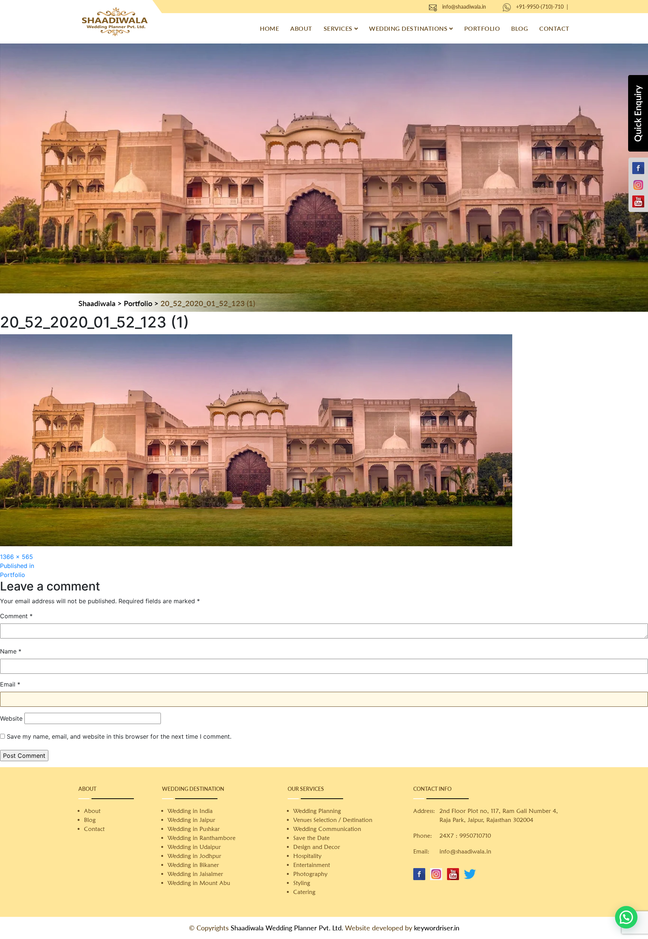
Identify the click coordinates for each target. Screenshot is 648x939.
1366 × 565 (16, 556)
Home (269, 28)
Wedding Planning (317, 810)
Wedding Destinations (408, 28)
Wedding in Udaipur (194, 846)
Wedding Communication (327, 828)
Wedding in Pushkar (194, 828)
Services (338, 28)
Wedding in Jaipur (191, 819)
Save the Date (311, 837)
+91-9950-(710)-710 (540, 6)
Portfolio (482, 28)
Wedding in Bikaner (193, 864)
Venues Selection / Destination (332, 819)
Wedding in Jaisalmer (195, 873)
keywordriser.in (436, 928)
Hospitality (307, 855)
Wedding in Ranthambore (202, 837)
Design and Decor (316, 846)
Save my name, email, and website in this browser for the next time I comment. (119, 736)
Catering (304, 891)
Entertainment (311, 864)
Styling (301, 882)
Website (11, 718)
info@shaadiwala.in (464, 6)
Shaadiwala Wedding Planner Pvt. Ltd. (287, 928)
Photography (310, 873)
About (301, 28)
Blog (519, 28)
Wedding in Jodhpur (194, 855)
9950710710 (475, 835)
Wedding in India (190, 810)
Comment (16, 616)
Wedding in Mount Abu (199, 882)
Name (10, 651)
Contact (554, 28)
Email (10, 684)
